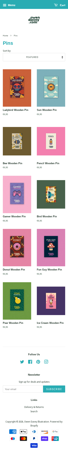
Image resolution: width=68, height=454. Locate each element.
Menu (11, 5)
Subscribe (54, 389)
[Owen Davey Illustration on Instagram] (46, 362)
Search (34, 411)
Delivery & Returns (34, 406)
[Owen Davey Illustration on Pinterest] (38, 362)
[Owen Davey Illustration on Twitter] (22, 362)
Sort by (7, 50)
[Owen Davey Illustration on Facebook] (30, 362)
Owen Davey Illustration (36, 421)
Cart (62, 5)
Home (5, 35)
